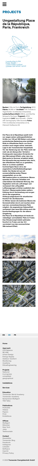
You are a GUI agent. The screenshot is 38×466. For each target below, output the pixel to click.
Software (6, 449)
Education (7, 392)
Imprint (5, 451)
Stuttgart (6, 423)
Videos (5, 410)
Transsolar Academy (11, 396)
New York (6, 427)
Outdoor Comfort (9, 359)
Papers (5, 412)
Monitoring (7, 361)
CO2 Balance (8, 350)
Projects (12, 12)
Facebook (6, 442)
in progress (7, 374)
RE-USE (6, 352)
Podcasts (6, 408)
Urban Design (8, 354)
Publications (7, 405)
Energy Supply (8, 357)
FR (15, 335)
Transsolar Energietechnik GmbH (21, 460)
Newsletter (7, 438)
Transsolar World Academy (13, 394)
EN (4, 335)
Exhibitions (7, 416)
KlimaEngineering (9, 365)
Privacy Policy (8, 453)
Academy (6, 363)
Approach (6, 348)
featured (6, 372)
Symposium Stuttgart (11, 399)
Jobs (5, 429)
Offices (5, 421)
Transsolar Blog (9, 440)
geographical (8, 378)
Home (5, 343)
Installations (7, 383)
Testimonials (8, 431)
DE (9, 335)
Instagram (7, 444)
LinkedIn (6, 447)
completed (7, 376)
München (6, 425)
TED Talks (6, 401)
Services (6, 388)
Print (4, 414)
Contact (6, 436)
